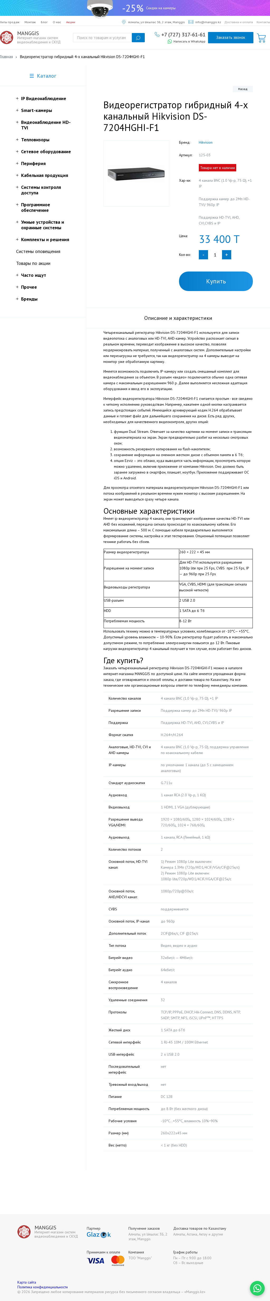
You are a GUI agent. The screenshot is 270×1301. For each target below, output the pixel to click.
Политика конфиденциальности (42, 1287)
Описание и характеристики (178, 318)
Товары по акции (33, 263)
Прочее (29, 287)
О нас (57, 22)
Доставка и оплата (238, 22)
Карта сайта (26, 1282)
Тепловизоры (35, 139)
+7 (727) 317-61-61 (183, 34)
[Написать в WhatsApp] (257, 1288)
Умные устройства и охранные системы (42, 224)
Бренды (29, 299)
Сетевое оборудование (46, 151)
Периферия (33, 163)
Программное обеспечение (35, 207)
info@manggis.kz (208, 22)
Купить (216, 281)
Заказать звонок (230, 37)
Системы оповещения (38, 251)
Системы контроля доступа (41, 189)
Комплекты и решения (45, 239)
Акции (70, 22)
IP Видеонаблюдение (43, 98)
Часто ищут (33, 275)
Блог (44, 22)
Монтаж (30, 22)
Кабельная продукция (44, 175)
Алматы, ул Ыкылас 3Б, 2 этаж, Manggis (156, 22)
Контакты (263, 22)
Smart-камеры (36, 110)
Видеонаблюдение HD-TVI (46, 124)
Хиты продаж (10, 22)
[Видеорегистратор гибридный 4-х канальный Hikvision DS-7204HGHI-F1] (136, 174)
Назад (243, 89)
